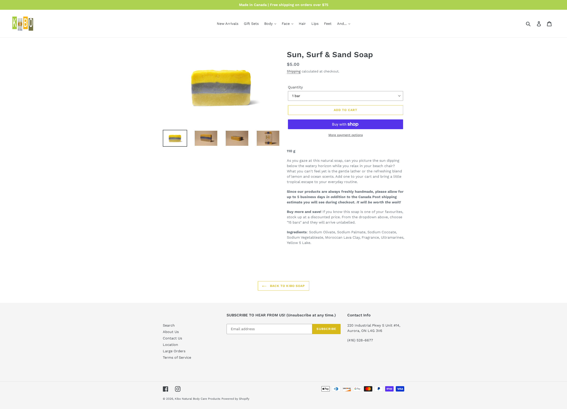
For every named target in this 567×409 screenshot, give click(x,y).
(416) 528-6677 (360, 340)
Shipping (294, 71)
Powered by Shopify (235, 398)
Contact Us (172, 338)
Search (169, 325)
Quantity (295, 87)
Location (170, 345)
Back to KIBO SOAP (287, 286)
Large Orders (174, 351)
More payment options (345, 135)
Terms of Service (177, 357)
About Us (171, 332)
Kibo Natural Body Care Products (197, 398)
